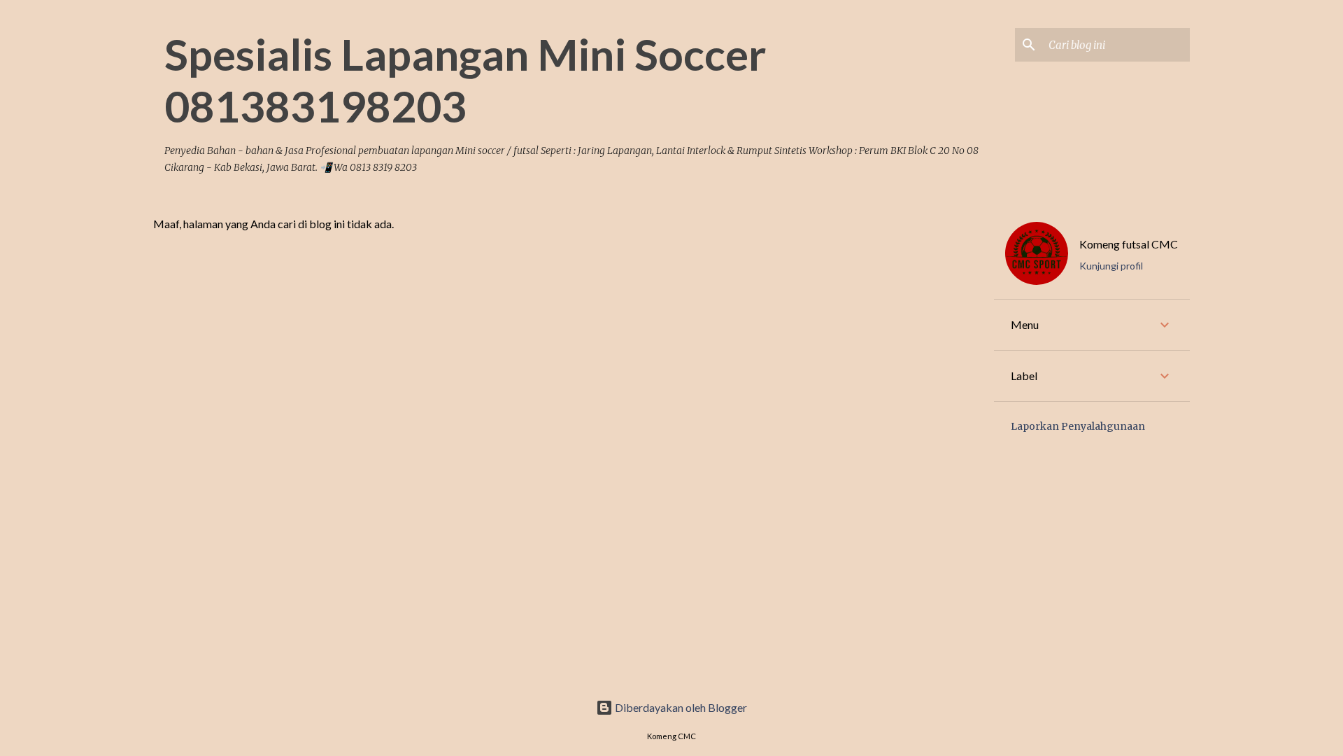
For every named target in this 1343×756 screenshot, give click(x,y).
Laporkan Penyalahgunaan (1078, 426)
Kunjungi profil (1111, 266)
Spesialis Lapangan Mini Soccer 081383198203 (465, 80)
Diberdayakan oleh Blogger (680, 707)
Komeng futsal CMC (1128, 244)
